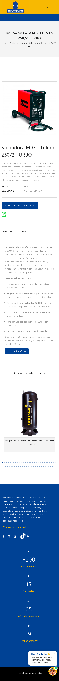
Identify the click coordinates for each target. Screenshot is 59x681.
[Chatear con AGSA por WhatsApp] (52, 671)
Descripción (8, 231)
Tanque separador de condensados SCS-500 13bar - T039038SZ (29, 442)
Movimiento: (8, 191)
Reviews (22, 231)
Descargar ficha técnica (16, 351)
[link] (52, 434)
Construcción (18, 43)
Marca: (5, 186)
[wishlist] (46, 434)
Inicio (5, 43)
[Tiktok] (24, 538)
